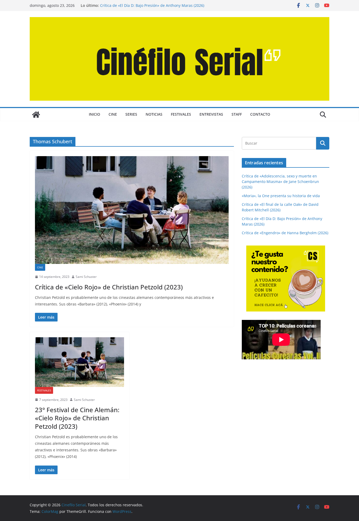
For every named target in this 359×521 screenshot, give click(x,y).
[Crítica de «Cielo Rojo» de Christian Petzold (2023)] (132, 210)
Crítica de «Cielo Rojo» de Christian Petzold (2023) (109, 287)
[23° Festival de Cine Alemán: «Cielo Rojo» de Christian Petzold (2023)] (79, 362)
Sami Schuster (86, 276)
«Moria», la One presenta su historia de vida (281, 195)
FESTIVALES (181, 114)
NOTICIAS (154, 114)
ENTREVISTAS (211, 114)
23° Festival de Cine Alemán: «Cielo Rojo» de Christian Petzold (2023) (77, 417)
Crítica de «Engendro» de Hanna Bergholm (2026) (285, 232)
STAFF (237, 114)
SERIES (131, 114)
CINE (113, 114)
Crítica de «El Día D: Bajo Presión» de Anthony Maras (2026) (152, 5)
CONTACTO (260, 114)
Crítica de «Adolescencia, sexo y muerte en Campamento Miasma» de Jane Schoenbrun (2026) (280, 181)
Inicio (94, 114)
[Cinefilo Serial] (36, 114)
